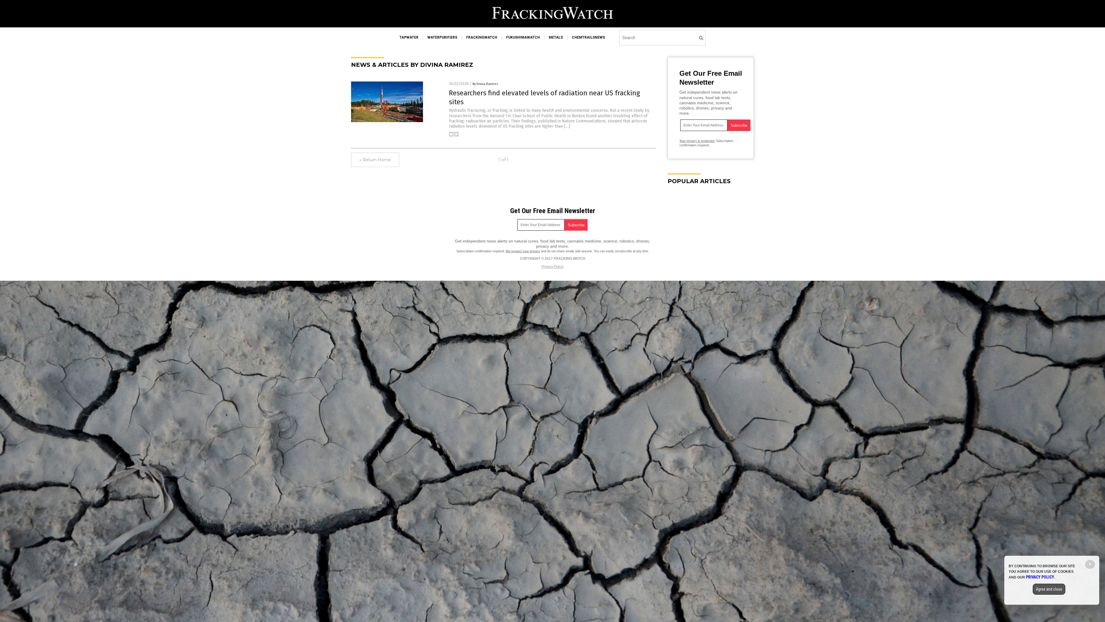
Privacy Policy (552, 267)
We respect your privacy (523, 251)
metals (556, 37)
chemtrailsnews (588, 37)
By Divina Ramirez (485, 84)
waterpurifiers (442, 37)
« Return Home (375, 159)
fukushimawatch (523, 37)
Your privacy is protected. (697, 141)
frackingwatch (481, 37)
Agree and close (1049, 589)
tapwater (408, 37)
